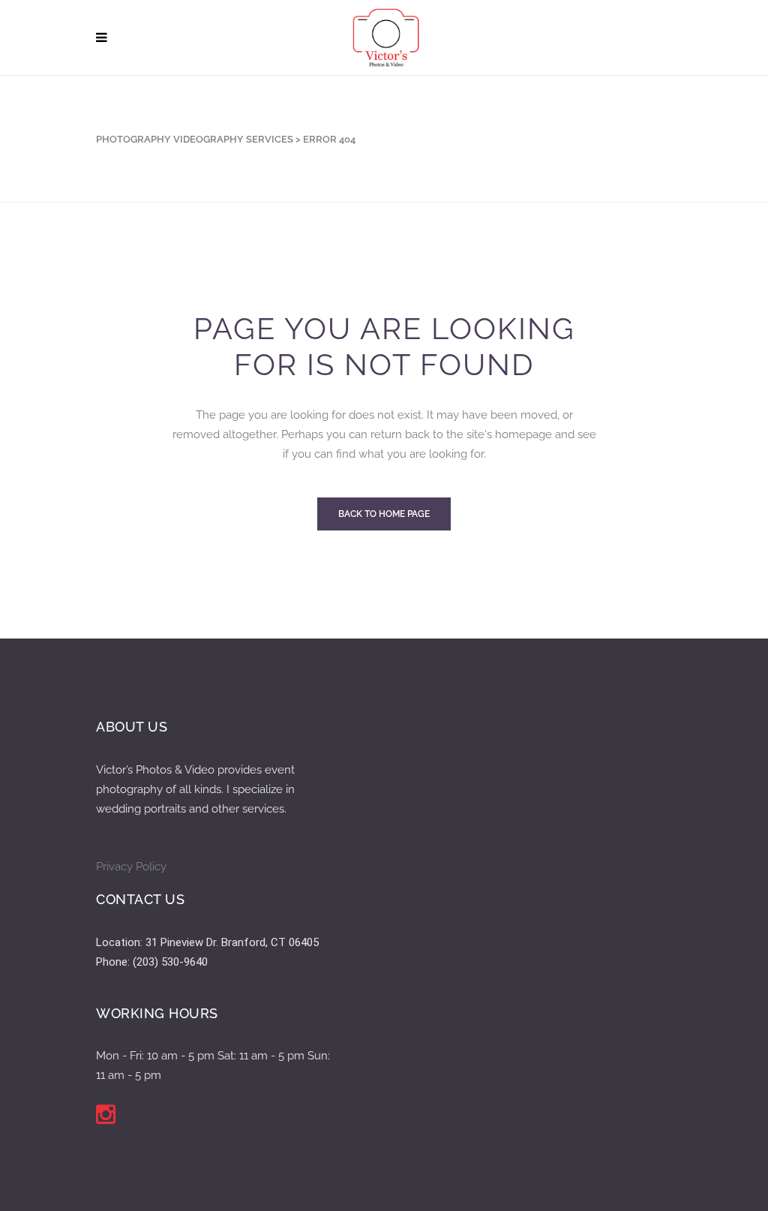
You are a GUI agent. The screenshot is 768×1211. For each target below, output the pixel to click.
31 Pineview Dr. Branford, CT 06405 (232, 942)
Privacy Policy (131, 866)
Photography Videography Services (194, 139)
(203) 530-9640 (170, 962)
